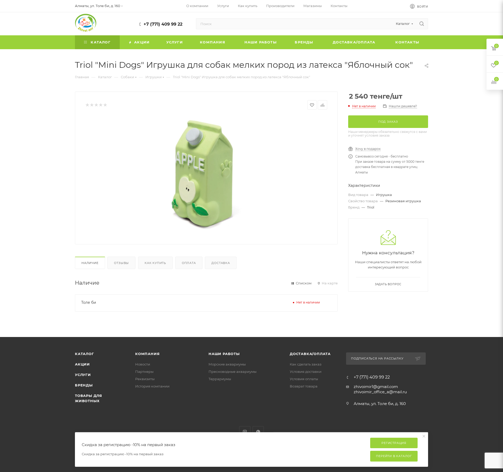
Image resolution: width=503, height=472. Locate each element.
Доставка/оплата (310, 354)
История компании (152, 386)
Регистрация (393, 443)
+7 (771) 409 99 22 (163, 24)
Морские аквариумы (227, 364)
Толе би (88, 302)
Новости (142, 364)
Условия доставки (305, 371)
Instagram (244, 431)
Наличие (90, 263)
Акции (82, 364)
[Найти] (421, 23)
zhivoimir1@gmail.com (376, 386)
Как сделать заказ (305, 364)
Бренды (84, 385)
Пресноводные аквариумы (232, 371)
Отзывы (121, 263)
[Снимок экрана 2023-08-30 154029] (206, 175)
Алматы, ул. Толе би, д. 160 (380, 403)
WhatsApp (258, 431)
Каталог (84, 354)
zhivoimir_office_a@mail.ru (380, 391)
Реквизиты (145, 379)
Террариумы (220, 379)
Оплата (189, 263)
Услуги (83, 375)
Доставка (220, 263)
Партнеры (144, 371)
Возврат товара (304, 386)
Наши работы (224, 354)
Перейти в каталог (394, 456)
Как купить (155, 263)
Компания (147, 354)
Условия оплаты (304, 379)
